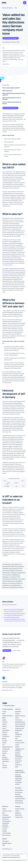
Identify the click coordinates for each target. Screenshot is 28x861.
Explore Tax (5, 670)
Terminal (4, 765)
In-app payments (19, 728)
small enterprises (13, 268)
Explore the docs (7, 690)
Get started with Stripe (10, 38)
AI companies (18, 740)
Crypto (4, 728)
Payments (5, 751)
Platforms (17, 736)
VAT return (15, 363)
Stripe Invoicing (20, 541)
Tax (16, 8)
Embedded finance (20, 722)
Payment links (6, 749)
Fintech (17, 744)
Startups (17, 713)
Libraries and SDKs (20, 798)
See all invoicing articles (9, 604)
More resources (7, 8)
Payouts (4, 753)
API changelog (19, 796)
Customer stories (6, 811)
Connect (4, 726)
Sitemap (4, 831)
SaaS (16, 738)
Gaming (17, 747)
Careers (17, 811)
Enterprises (18, 711)
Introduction (5, 85)
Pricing (4, 711)
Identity (4, 738)
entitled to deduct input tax (14, 327)
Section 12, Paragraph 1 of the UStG (12, 247)
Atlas (3, 713)
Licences (4, 829)
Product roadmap (19, 809)
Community (5, 815)
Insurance (17, 753)
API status (18, 794)
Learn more (5, 64)
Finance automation (20, 724)
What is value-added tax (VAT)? (11, 88)
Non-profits (18, 759)
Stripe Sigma (5, 761)
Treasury (4, 767)
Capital (4, 720)
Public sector (18, 765)
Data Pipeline (5, 730)
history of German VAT (11, 401)
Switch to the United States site (11, 857)
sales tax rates (8, 265)
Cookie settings (6, 833)
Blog (3, 813)
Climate (4, 724)
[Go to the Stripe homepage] (4, 703)
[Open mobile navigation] (24, 2)
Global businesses (20, 726)
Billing (3, 718)
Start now (6, 650)
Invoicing (4, 740)
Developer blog (19, 803)
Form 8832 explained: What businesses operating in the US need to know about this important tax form (14, 619)
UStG (12, 240)
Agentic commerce (20, 715)
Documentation (19, 790)
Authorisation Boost (7, 715)
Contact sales (16, 650)
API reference (18, 792)
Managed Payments (7, 747)
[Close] (25, 854)
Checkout (4, 722)
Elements (4, 732)
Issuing (4, 742)
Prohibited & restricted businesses (5, 824)
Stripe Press (18, 815)
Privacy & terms (6, 821)
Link (3, 744)
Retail (16, 767)
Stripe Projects (19, 800)
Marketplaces (18, 730)
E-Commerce (18, 720)
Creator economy (19, 742)
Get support (5, 841)
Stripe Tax (10, 373)
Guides (4, 809)
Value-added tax (7, 172)
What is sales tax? (7, 90)
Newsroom (18, 813)
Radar (3, 755)
